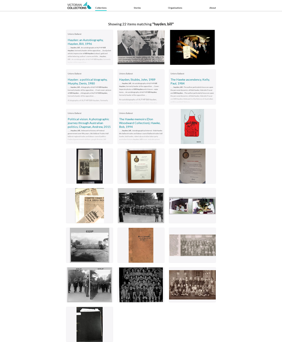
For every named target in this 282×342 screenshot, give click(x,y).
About (212, 7)
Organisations (175, 7)
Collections (101, 7)
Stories (137, 7)
